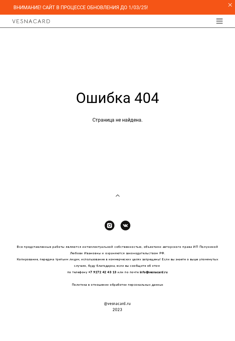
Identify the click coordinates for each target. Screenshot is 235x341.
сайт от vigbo (117, 326)
